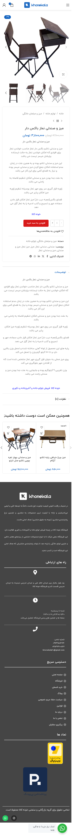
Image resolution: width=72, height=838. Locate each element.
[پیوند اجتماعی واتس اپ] (35, 256)
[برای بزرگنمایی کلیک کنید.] (63, 74)
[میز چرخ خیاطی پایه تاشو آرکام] (52, 438)
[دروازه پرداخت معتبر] (55, 753)
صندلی (51, 246)
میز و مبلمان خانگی (32, 113)
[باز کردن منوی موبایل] (67, 5)
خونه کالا (36, 214)
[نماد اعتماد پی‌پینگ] (35, 781)
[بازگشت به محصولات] (58, 121)
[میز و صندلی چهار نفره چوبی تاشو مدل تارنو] (19, 438)
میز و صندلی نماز (47, 250)
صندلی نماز (41, 246)
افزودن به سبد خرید (36, 223)
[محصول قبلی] (62, 121)
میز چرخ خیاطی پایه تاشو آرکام (53, 459)
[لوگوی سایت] (36, 4)
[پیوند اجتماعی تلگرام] (30, 256)
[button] (66, 47)
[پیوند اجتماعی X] (43, 256)
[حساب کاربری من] (4, 5)
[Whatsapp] (5, 818)
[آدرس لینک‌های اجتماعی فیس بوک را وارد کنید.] (47, 256)
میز (32, 246)
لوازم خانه (50, 113)
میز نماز (26, 246)
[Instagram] (14, 818)
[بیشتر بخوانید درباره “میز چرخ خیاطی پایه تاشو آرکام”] (42, 433)
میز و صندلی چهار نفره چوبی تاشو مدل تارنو (19, 459)
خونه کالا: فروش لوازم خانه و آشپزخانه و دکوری (36, 388)
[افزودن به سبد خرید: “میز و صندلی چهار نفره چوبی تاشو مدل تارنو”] (8, 433)
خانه (61, 113)
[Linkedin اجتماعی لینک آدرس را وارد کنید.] (39, 256)
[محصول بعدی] (54, 121)
